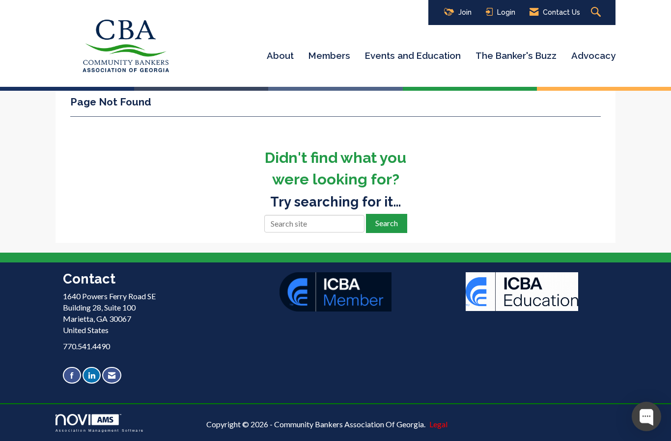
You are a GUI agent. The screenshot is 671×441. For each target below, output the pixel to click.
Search (386, 223)
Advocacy (593, 55)
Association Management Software (100, 430)
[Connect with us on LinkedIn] (92, 375)
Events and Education (413, 55)
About (280, 55)
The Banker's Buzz (516, 55)
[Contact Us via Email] (111, 375)
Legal (438, 424)
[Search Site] (597, 12)
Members (329, 55)
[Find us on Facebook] (72, 375)
